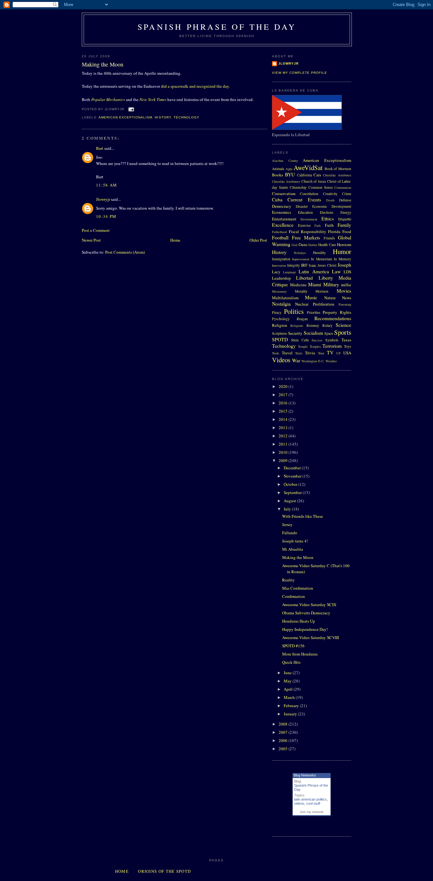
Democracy (281, 206)
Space (328, 333)
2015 (283, 411)
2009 (283, 460)
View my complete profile (299, 72)
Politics (294, 311)
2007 (283, 732)
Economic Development (331, 206)
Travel (287, 353)
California (304, 175)
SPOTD (280, 339)
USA (347, 353)
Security (295, 333)
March (290, 697)
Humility (319, 252)
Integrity (293, 265)
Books (277, 175)
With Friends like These (302, 516)
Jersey (287, 524)
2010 (283, 452)
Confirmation (293, 596)
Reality (288, 580)
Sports (342, 332)
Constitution (309, 193)
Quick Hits (291, 662)
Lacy (276, 272)
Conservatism (283, 193)
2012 (283, 436)
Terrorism (332, 346)
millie (346, 285)
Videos (281, 359)
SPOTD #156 (293, 646)
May (288, 681)
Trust (321, 353)
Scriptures (279, 333)
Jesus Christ (327, 265)
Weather (331, 361)
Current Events (304, 199)
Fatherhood (279, 232)
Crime (346, 193)
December (293, 468)
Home (175, 240)
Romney (313, 325)
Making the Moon (102, 64)
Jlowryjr (103, 199)
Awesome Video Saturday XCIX (309, 604)
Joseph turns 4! (295, 541)
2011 (283, 444)
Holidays (300, 252)
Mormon (321, 291)
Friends (329, 238)
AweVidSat (308, 167)
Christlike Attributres (286, 181)
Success (317, 340)
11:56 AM (106, 185)
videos (299, 803)
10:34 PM (106, 216)
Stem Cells (300, 340)
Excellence (283, 225)
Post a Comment (96, 230)
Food (346, 231)
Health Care (327, 244)
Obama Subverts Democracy (306, 613)
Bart (99, 148)
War (296, 360)
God (294, 245)
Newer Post (91, 240)
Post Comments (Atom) (125, 252)
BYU (290, 174)
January (291, 714)
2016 (283, 403)
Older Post (258, 240)
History (163, 117)
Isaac (312, 265)
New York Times (152, 99)
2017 (283, 394)
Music (311, 297)
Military (331, 284)
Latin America (314, 271)
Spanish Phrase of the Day (217, 26)
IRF (304, 265)
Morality (301, 291)
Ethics (327, 218)
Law (336, 271)
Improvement (300, 259)
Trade (275, 353)
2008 (283, 724)
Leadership (281, 278)
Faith (329, 225)
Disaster (302, 206)
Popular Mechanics (108, 99)
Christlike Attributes (337, 175)
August (290, 501)
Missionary (279, 291)
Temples (315, 346)
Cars (317, 175)
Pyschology (281, 318)
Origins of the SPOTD (164, 871)
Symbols (332, 340)
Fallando (289, 533)
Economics (281, 212)
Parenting (345, 304)
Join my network (311, 812)
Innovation (279, 265)
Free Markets (306, 237)
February (292, 705)
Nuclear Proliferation (314, 304)
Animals (278, 168)
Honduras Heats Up (298, 621)
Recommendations (332, 318)
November (293, 476)
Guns (303, 244)
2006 (283, 740)
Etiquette (344, 219)
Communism (342, 187)
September (293, 492)
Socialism (313, 333)
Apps (289, 169)
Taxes (346, 340)
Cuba (277, 199)
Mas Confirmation (297, 588)
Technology (186, 117)
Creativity (330, 193)
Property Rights (337, 312)
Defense (345, 200)
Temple (303, 346)
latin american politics (310, 799)
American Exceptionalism (125, 117)
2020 (283, 386)
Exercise (304, 225)
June (288, 672)
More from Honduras (300, 654)
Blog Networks (305, 775)
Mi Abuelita (292, 549)
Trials (298, 353)
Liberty (326, 278)
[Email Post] (130, 109)
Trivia (310, 353)
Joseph (344, 265)
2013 (283, 427)
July (288, 509)
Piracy (276, 312)
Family (344, 225)
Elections (326, 212)
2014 (283, 419)
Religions (296, 325)
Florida (334, 231)
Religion (279, 325)
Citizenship (298, 187)
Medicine (298, 285)
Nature (330, 298)
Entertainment (284, 219)
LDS (347, 272)
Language (289, 272)
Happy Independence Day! (305, 629)
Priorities (313, 312)
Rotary (327, 325)
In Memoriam (321, 259)
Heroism (344, 244)
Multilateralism (285, 298)
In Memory (342, 259)
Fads (317, 225)
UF (338, 353)
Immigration (281, 259)
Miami (314, 284)
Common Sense (320, 187)
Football (280, 237)
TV (330, 352)
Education (305, 212)
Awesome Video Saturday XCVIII (310, 637)
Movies (344, 291)
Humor (342, 251)
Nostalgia (281, 304)
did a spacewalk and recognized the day (195, 86)
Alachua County (285, 160)
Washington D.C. (313, 361)
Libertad (304, 278)
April (289, 689)
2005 (283, 748)
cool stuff (313, 803)
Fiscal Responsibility (307, 231)
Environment (309, 219)
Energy (345, 212)
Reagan (302, 318)
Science (343, 325)
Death (330, 200)
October (291, 484)
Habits (312, 245)
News (346, 298)
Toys (347, 346)
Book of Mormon (338, 168)
